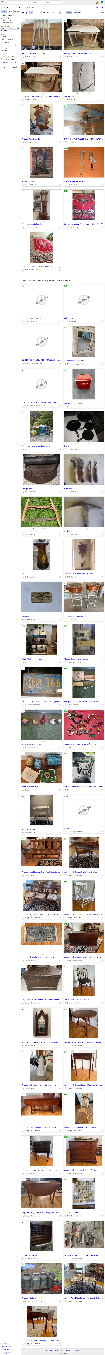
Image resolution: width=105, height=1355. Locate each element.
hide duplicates (7, 23)
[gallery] (31, 12)
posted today (6, 20)
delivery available (8, 57)
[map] (35, 12)
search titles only (8, 15)
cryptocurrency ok (8, 59)
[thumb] (27, 12)
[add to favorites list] (23, 57)
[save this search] (102, 7)
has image (6, 18)
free (4, 36)
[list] (23, 12)
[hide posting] (60, 57)
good (5, 51)
